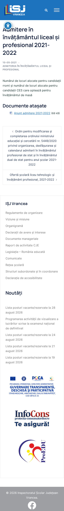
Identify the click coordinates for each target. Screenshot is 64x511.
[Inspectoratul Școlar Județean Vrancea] (15, 9)
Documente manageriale (22, 238)
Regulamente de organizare (24, 213)
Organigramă (14, 226)
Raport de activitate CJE (22, 245)
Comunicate (14, 258)
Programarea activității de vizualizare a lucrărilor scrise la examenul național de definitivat (32, 323)
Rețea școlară (15, 265)
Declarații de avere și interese (26, 232)
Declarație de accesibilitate (24, 278)
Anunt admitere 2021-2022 (32, 113)
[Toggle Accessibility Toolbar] (8, 25)
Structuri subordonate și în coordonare (32, 271)
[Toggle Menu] (57, 10)
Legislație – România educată (25, 252)
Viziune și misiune (17, 219)
